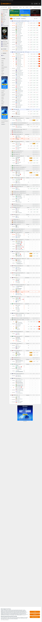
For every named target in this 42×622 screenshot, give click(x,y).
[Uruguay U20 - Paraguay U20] (25, 376)
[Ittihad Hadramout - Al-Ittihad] (25, 399)
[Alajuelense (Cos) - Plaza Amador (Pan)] (25, 246)
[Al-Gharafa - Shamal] (25, 280)
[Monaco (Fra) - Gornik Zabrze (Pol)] (25, 66)
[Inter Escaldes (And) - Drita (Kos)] (25, 75)
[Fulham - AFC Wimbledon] (25, 212)
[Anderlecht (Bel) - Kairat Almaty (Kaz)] (25, 47)
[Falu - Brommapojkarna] (25, 322)
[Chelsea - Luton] (25, 209)
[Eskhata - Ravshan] (25, 334)
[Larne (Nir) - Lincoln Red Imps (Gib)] (25, 104)
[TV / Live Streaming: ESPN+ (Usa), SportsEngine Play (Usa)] (28, 99)
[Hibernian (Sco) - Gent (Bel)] (25, 102)
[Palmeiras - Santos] (25, 158)
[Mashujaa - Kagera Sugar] (25, 338)
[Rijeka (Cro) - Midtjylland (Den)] (25, 99)
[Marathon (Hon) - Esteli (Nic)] (25, 244)
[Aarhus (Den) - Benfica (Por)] (25, 40)
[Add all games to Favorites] (11, 21)
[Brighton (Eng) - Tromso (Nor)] (25, 97)
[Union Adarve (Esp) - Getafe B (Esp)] (25, 380)
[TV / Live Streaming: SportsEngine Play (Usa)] (28, 42)
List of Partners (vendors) (4, 619)
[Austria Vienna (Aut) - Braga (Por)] (25, 92)
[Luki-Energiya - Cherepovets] (25, 289)
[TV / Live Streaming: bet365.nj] (28, 75)
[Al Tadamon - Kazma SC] (25, 237)
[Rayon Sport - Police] (25, 301)
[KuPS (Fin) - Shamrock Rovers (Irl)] (25, 54)
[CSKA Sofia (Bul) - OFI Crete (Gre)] (25, 42)
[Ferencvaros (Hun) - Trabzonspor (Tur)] (25, 49)
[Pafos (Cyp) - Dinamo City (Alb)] (25, 78)
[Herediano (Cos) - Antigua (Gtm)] (25, 241)
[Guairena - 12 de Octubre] (25, 268)
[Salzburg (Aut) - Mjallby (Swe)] (25, 37)
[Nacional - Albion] (25, 348)
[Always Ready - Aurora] (25, 146)
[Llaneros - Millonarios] (25, 182)
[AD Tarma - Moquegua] (25, 275)
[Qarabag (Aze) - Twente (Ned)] (25, 61)
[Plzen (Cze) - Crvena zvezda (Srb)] (25, 35)
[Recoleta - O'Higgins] (25, 175)
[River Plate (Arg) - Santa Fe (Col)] (25, 315)
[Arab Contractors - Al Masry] (25, 199)
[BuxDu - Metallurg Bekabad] (25, 371)
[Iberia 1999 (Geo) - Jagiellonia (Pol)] (25, 25)
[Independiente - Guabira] (25, 148)
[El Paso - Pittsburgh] (25, 352)
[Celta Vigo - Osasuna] (25, 111)
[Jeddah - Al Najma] (25, 308)
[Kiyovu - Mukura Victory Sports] (25, 299)
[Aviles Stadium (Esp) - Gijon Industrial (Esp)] (25, 390)
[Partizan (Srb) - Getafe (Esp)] (25, 107)
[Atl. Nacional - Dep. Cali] (25, 180)
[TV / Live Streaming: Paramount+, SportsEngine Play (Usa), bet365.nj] (28, 209)
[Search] (32, 4)
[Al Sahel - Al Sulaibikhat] (25, 234)
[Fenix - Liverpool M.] (25, 345)
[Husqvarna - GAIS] (25, 326)
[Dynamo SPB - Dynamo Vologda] (25, 294)
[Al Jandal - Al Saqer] (25, 310)
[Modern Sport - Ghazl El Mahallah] (25, 197)
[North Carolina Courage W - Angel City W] (25, 361)
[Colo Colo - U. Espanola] (25, 172)
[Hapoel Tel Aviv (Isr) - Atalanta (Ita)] (25, 87)
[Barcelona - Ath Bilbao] (25, 114)
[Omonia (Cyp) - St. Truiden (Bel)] (25, 32)
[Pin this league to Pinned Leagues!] (19, 116)
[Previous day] (32, 18)
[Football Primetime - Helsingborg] (25, 324)
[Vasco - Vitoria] (25, 160)
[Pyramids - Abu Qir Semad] (25, 201)
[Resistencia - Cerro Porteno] (25, 270)
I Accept (35, 611)
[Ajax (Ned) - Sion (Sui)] (25, 85)
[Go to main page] (8, 3)
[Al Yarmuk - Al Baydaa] (25, 397)
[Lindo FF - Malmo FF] (25, 329)
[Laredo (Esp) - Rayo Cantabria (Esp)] (25, 387)
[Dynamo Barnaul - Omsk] (25, 287)
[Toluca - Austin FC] (25, 253)
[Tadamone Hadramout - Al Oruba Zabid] (25, 402)
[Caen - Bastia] (25, 217)
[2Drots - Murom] (25, 291)
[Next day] (39, 18)
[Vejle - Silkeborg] (25, 188)
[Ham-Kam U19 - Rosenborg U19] (25, 263)
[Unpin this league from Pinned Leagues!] (26, 21)
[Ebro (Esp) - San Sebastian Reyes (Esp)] (25, 392)
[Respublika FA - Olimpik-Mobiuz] (25, 368)
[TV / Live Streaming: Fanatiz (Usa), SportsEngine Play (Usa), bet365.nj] (28, 182)
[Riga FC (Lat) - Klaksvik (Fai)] (25, 83)
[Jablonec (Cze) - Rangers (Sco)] (25, 56)
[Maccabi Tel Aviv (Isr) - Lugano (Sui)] (25, 59)
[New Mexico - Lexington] (25, 355)
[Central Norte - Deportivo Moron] (25, 120)
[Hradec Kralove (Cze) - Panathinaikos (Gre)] (25, 73)
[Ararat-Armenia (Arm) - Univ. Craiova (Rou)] (25, 23)
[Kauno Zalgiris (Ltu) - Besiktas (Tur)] (25, 28)
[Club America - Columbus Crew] (25, 256)
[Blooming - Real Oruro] (25, 143)
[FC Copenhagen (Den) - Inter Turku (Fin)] (25, 71)
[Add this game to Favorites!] (11, 23)
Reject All (34, 614)
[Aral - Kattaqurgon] (25, 366)
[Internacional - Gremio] (25, 163)
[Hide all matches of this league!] (39, 21)
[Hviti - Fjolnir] (25, 226)
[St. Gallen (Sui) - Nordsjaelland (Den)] (25, 90)
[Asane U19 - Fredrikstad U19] (25, 261)
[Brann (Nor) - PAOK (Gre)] (25, 68)
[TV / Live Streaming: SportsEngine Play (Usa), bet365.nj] (28, 25)
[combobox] (35, 18)
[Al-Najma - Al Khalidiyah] (25, 136)
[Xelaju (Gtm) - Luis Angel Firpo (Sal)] (25, 249)
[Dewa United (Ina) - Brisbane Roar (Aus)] (25, 383)
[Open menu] (39, 4)
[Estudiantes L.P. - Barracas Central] (25, 126)
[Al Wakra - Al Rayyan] (25, 282)
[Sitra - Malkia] (25, 139)
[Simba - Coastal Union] (25, 341)
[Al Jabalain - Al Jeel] (25, 306)
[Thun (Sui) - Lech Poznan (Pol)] (25, 44)
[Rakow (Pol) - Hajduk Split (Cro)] (25, 80)
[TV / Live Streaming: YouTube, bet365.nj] (28, 136)
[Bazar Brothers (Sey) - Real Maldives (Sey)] (25, 385)
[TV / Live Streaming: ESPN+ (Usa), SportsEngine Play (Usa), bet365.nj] (28, 32)
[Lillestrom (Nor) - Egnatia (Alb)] (25, 30)
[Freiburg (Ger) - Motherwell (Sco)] (25, 63)
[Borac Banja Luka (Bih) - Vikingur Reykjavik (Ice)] (25, 95)
